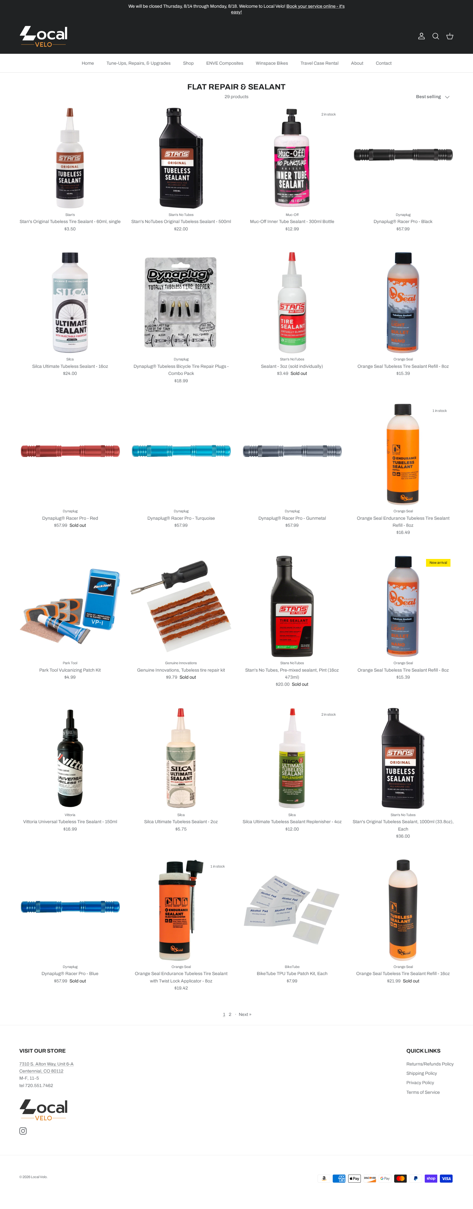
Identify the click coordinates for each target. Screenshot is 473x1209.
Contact (384, 63)
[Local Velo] (43, 36)
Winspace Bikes (272, 63)
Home (88, 63)
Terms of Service (423, 1092)
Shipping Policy (421, 1073)
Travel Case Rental (320, 63)
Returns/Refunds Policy (430, 1064)
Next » (245, 1014)
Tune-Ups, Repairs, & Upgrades (139, 63)
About (357, 63)
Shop (188, 63)
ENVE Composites (224, 63)
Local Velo (39, 1177)
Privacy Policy (420, 1082)
